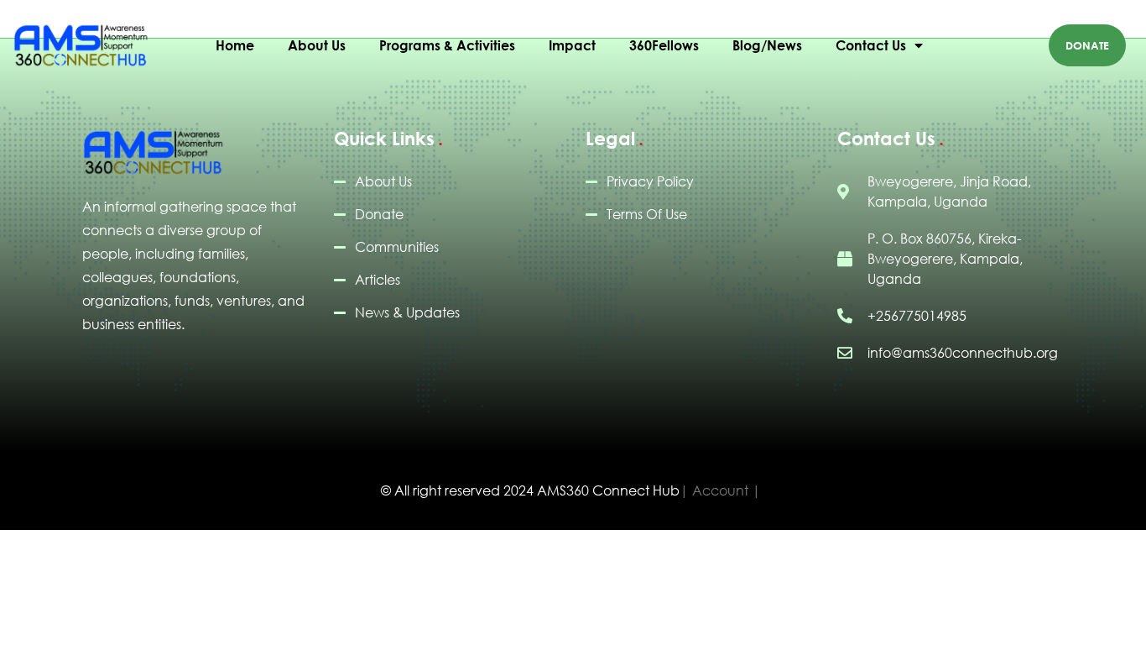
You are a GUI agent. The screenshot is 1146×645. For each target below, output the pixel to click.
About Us (317, 45)
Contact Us (871, 45)
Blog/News (767, 45)
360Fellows (664, 45)
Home (235, 45)
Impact (572, 45)
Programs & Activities (447, 45)
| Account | (720, 490)
